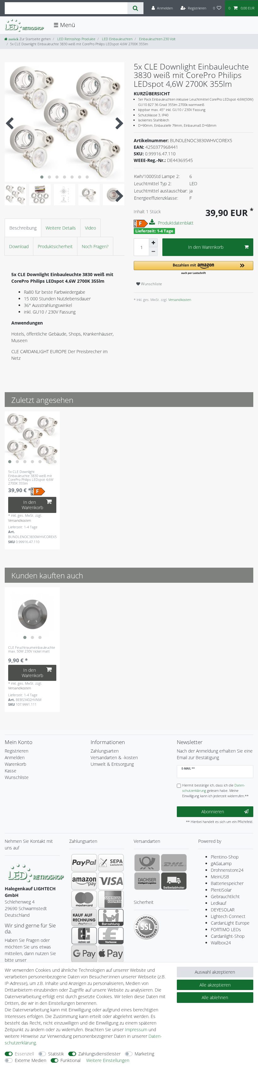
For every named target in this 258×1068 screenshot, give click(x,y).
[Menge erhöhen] (153, 242)
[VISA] (111, 881)
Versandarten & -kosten (114, 757)
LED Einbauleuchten (116, 38)
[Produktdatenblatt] (153, 222)
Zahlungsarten (105, 751)
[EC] (84, 935)
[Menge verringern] (153, 251)
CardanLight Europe (230, 923)
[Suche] (135, 8)
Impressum (136, 1029)
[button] (193, 268)
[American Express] (111, 899)
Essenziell (24, 1054)
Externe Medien (30, 1060)
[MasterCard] (84, 899)
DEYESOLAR (222, 910)
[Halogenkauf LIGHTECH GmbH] (36, 872)
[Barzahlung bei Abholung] (111, 917)
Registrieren (16, 751)
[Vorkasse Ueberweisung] (111, 935)
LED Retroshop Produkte (75, 38)
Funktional (70, 1060)
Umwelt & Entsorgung (112, 764)
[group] (32, 438)
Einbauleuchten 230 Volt (157, 38)
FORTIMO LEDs (226, 929)
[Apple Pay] (111, 954)
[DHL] (173, 863)
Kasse (10, 771)
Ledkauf (218, 903)
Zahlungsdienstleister (99, 1054)
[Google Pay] (84, 954)
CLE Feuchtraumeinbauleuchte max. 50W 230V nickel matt (31, 650)
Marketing (144, 1054)
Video (90, 228)
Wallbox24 (221, 943)
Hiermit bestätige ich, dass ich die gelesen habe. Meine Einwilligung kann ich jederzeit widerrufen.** (215, 790)
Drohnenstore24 (227, 870)
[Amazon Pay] (84, 881)
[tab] (23, 228)
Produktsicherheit (55, 246)
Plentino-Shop (224, 857)
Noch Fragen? (95, 246)
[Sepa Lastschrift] (111, 863)
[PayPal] (84, 863)
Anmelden (15, 757)
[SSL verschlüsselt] (146, 927)
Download (19, 246)
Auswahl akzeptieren (215, 972)
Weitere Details (61, 228)
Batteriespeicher (227, 883)
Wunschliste (151, 283)
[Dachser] (147, 881)
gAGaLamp (221, 863)
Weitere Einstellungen (107, 1060)
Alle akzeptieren (215, 985)
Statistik (56, 1054)
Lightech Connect (228, 916)
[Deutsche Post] (147, 863)
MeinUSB (220, 877)
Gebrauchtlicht (225, 896)
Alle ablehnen (215, 997)
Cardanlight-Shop (227, 936)
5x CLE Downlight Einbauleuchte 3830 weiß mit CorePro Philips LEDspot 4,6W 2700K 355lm (30, 477)
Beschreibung (22, 228)
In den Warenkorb (205, 247)
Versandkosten (179, 299)
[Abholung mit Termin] (173, 881)
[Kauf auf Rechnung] (84, 917)
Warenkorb (15, 764)
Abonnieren (212, 812)
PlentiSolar (221, 890)
